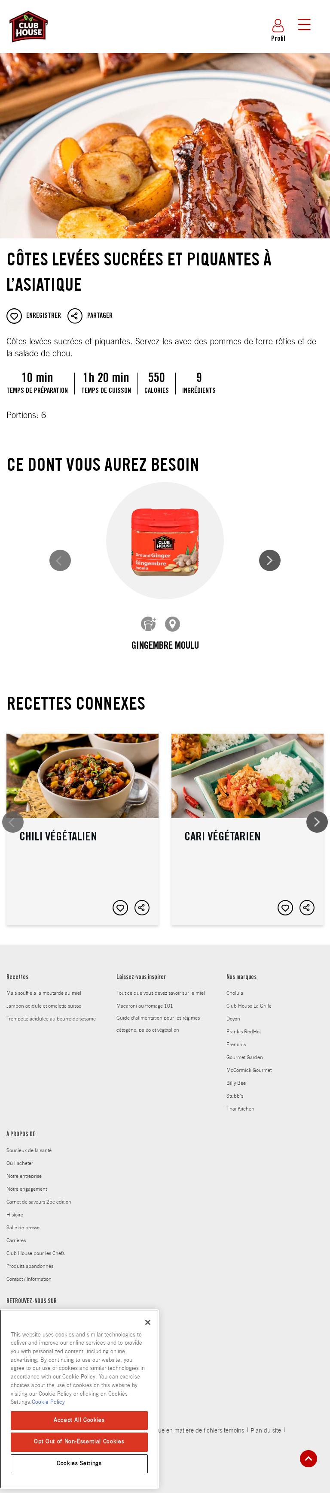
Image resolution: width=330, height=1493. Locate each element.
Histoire (14, 1214)
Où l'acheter (19, 1163)
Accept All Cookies (79, 1420)
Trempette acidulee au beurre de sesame (51, 1018)
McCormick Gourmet (249, 1070)
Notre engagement (26, 1189)
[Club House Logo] (27, 46)
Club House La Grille (249, 1005)
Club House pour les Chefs (35, 1253)
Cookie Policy (48, 1402)
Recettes (17, 978)
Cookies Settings (79, 1463)
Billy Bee (236, 1083)
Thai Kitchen (240, 1108)
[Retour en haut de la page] (308, 1458)
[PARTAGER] (142, 907)
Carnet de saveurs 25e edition (38, 1201)
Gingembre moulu (165, 646)
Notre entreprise (24, 1176)
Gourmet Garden (244, 1057)
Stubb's (234, 1096)
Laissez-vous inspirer (141, 978)
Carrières (16, 1240)
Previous (60, 560)
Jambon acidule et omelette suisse (43, 1005)
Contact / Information (29, 1279)
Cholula (234, 993)
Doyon (233, 1018)
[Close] (147, 1322)
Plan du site (266, 1431)
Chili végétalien (82, 829)
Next (270, 560)
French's (236, 1044)
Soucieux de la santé (29, 1150)
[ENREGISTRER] (120, 907)
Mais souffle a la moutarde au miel (43, 993)
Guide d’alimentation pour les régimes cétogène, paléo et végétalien (158, 1023)
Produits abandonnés (29, 1266)
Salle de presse (23, 1227)
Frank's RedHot (243, 1031)
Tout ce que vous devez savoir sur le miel (160, 993)
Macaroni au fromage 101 (144, 1005)
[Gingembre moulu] (165, 541)
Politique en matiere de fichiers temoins (193, 1431)
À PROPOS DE (20, 1135)
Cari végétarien (247, 829)
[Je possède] (148, 624)
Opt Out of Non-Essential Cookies (79, 1442)
